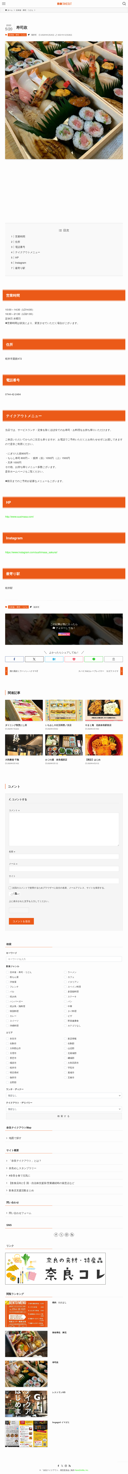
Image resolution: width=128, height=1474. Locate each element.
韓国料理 (14, 1011)
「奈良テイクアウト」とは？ (25, 1160)
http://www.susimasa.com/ (19, 516)
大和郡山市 (15, 1048)
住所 (17, 241)
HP (17, 257)
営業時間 (20, 236)
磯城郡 (71, 1057)
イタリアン (73, 981)
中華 (70, 1006)
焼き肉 (13, 996)
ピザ (70, 1015)
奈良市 (13, 1038)
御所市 (13, 1077)
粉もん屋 (14, 976)
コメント (14, 810)
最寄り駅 (20, 268)
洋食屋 (13, 981)
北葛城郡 (72, 1053)
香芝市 (13, 1057)
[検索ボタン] (124, 4)
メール (13, 863)
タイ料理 (72, 1011)
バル (12, 991)
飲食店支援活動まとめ (21, 1190)
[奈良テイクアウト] (64, 4)
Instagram (20, 262)
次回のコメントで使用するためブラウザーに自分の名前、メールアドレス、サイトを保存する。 (59, 887)
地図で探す (15, 1138)
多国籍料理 (73, 991)
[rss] (72, 1235)
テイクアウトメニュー (27, 252)
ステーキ (72, 996)
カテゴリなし (74, 1025)
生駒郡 (71, 1043)
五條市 (71, 1077)
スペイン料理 (74, 986)
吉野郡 (13, 1082)
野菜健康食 (73, 1020)
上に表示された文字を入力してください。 (29, 901)
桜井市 (34, 34)
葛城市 (71, 1072)
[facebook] (56, 1235)
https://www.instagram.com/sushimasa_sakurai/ (31, 552)
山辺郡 (71, 1048)
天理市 (13, 1053)
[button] (14, 659)
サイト (12, 875)
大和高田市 (73, 1062)
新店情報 (72, 1038)
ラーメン (72, 972)
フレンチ (14, 986)
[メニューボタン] (3, 4)
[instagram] (67, 1235)
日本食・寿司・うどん (17, 34)
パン (70, 1001)
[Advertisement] (64, 191)
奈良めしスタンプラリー (22, 1168)
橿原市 (13, 1062)
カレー (13, 1015)
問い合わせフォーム (20, 1213)
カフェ (71, 976)
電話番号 (20, 247)
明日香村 (14, 1072)
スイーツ (14, 1020)
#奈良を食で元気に (19, 1175)
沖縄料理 (14, 1025)
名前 (12, 851)
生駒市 (13, 1043)
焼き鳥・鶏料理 (17, 1006)
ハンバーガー (16, 1001)
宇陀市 (71, 1067)
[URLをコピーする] (113, 659)
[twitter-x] (61, 1235)
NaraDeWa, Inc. (82, 1470)
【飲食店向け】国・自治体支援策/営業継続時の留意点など (41, 1183)
